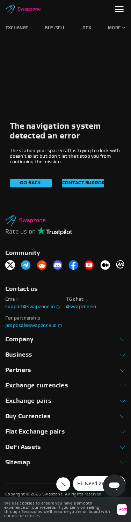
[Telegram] (26, 265)
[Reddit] (42, 265)
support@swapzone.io (30, 306)
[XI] (10, 265)
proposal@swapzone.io (31, 325)
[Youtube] (89, 265)
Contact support (83, 182)
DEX (86, 28)
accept (123, 509)
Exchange (17, 28)
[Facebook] (73, 265)
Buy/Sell (55, 28)
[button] (119, 10)
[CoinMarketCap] (121, 265)
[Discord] (58, 265)
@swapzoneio (81, 306)
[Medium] (105, 265)
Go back (30, 182)
